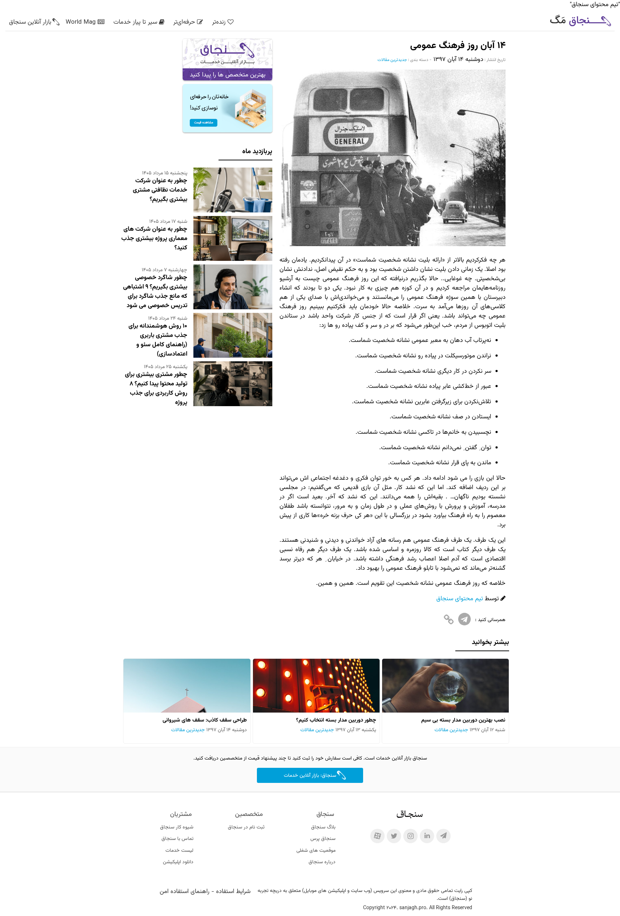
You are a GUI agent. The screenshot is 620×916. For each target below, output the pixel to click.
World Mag (81, 22)
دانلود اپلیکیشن (178, 862)
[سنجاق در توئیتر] (394, 836)
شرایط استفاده (233, 891)
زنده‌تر (219, 22)
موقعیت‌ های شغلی (315, 851)
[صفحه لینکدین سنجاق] (427, 836)
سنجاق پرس (322, 839)
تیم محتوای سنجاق (459, 598)
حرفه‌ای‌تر (184, 22)
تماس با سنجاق (177, 839)
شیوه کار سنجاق (176, 827)
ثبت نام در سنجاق (246, 827)
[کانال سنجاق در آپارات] (377, 836)
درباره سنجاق (322, 862)
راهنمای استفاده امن (185, 891)
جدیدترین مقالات (392, 60)
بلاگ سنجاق (323, 827)
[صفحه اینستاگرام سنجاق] (410, 836)
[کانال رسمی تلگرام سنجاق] (443, 836)
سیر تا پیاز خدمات (135, 22)
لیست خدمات (179, 851)
